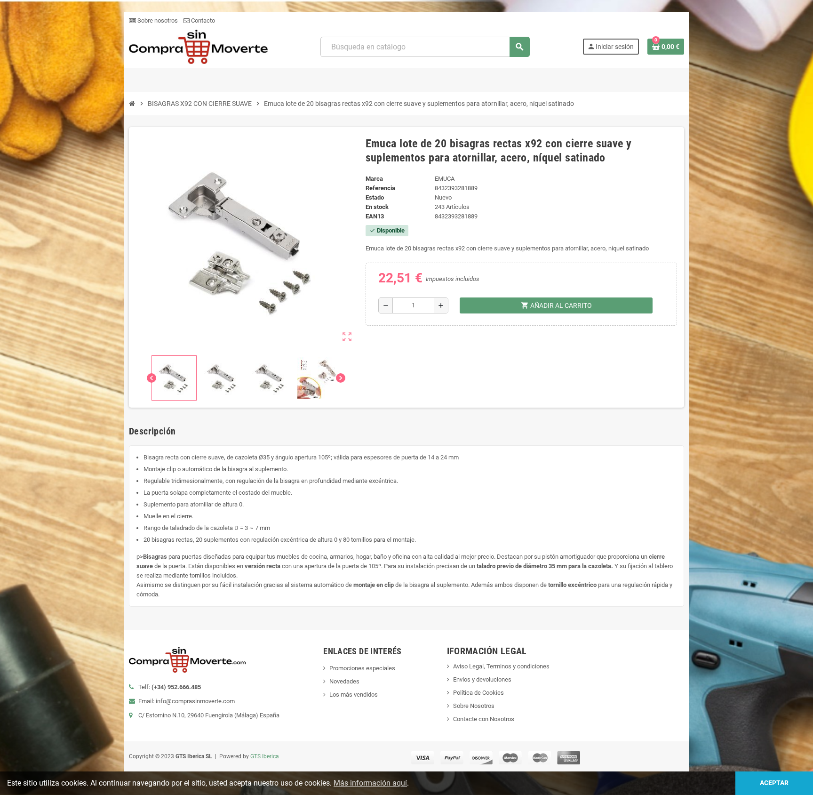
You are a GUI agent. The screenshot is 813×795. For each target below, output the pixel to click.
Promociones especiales (362, 668)
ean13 (375, 216)
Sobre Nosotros (473, 705)
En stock (377, 206)
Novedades (344, 681)
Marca (374, 178)
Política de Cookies (478, 692)
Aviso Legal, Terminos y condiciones (501, 666)
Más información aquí (370, 783)
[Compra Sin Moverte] (198, 46)
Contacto (202, 20)
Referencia (380, 188)
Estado (375, 197)
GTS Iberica (264, 756)
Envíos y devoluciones (482, 679)
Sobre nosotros (157, 20)
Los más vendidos (353, 694)
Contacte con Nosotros (483, 719)
